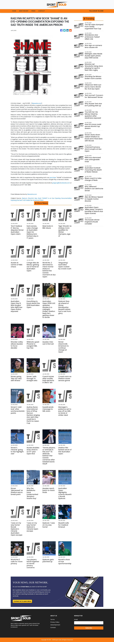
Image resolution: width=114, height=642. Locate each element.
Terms (52, 619)
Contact (53, 627)
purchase (53, 177)
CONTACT (41, 11)
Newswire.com (36, 103)
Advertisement (55, 625)
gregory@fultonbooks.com (61, 183)
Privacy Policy (54, 622)
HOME (14, 11)
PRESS (33, 11)
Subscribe (88, 628)
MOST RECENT (23, 11)
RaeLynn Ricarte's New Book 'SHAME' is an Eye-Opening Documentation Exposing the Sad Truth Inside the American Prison (41, 199)
